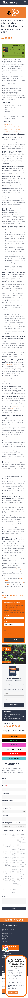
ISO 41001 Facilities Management (22, 836)
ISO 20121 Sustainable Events (7, 880)
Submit (14, 640)
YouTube (15, 754)
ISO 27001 (15, 407)
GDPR (13, 862)
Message (5, 896)
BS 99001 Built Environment (22, 885)
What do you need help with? (12, 823)
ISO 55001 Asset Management (22, 841)
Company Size (6, 808)
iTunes (15, 745)
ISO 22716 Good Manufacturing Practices (15, 847)
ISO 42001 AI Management (22, 880)
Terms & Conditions (6, 953)
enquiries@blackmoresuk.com (15, 772)
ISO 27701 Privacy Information (14, 859)
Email (5, 621)
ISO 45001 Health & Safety (14, 853)
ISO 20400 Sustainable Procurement (22, 874)
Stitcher (18, 749)
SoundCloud (15, 736)
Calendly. (18, 569)
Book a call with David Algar (13, 127)
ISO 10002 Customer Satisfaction (22, 847)
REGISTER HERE (13, 992)
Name (4, 778)
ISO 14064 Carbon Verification (14, 868)
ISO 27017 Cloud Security (21, 859)
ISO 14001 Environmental (22, 863)
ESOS (13, 871)
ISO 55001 (12, 408)
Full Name (6, 615)
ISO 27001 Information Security (22, 853)
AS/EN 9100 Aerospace (7, 853)
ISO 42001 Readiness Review (14, 891)
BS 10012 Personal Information (7, 864)
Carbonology (9, 124)
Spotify (15, 740)
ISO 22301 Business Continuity (7, 859)
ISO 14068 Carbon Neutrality (21, 868)
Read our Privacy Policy (19, 913)
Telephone (5, 793)
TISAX (6, 889)
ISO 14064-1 (9, 364)
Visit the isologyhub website (12, 714)
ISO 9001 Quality (7, 835)
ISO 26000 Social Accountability (15, 881)
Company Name (7, 800)
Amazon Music (14, 758)
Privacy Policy (5, 957)
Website (5, 815)
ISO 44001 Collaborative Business (7, 846)
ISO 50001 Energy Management (8, 874)
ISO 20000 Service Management (15, 836)
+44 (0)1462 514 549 (15, 770)
